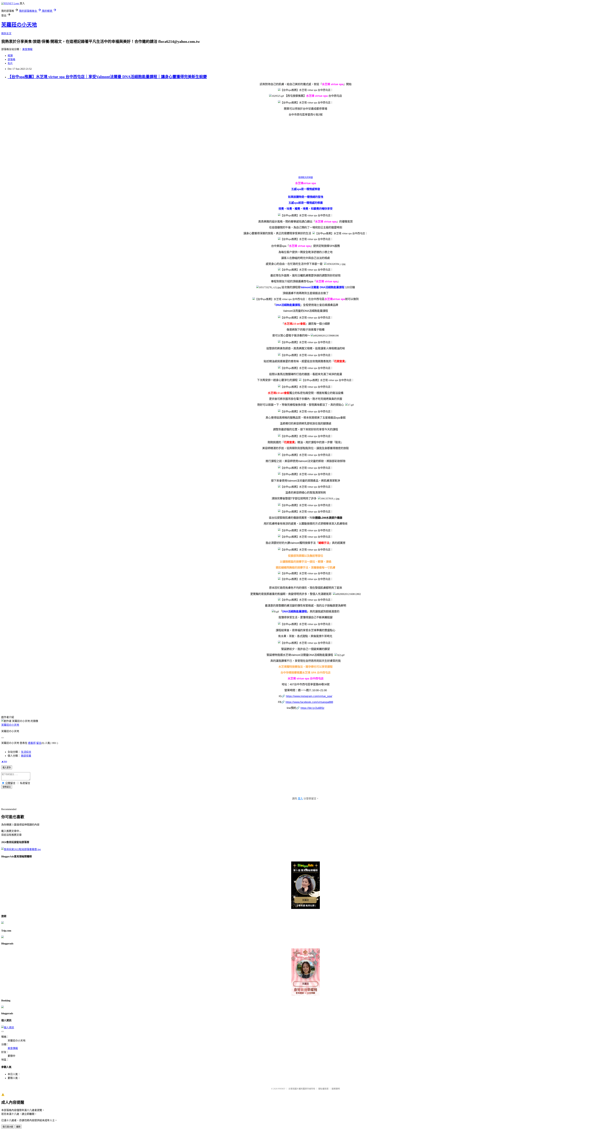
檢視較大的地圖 (305, 177)
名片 (10, 63)
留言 (38, 743)
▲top (4, 761)
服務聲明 (336, 1088)
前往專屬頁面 (305, 885)
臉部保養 (26, 755)
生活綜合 (26, 752)
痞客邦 (32, 743)
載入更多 (7, 767)
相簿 (10, 55)
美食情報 (27, 49)
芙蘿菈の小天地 (19, 25)
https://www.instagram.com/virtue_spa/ (309, 696)
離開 (18, 1127)
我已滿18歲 (8, 1127)
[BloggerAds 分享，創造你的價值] (305, 866)
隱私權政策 (323, 1088)
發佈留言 (7, 787)
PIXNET (281, 1088)
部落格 (11, 59)
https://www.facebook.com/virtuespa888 (309, 702)
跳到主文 (6, 33)
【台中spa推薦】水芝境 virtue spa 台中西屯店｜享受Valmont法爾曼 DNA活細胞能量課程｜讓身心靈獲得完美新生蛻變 (107, 77)
